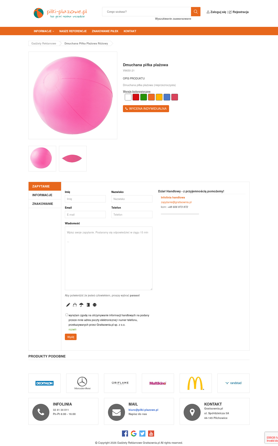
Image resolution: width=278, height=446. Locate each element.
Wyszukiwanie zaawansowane (173, 18)
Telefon (116, 207)
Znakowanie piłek (105, 31)
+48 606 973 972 (178, 207)
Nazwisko (117, 192)
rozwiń (72, 329)
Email (68, 207)
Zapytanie (41, 186)
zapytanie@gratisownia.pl (176, 202)
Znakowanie (42, 203)
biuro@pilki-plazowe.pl (143, 410)
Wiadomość (72, 223)
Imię (67, 192)
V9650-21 (129, 70)
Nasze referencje (73, 31)
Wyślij (70, 337)
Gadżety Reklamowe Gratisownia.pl (138, 442)
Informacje (42, 31)
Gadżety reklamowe (43, 43)
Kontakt (130, 31)
